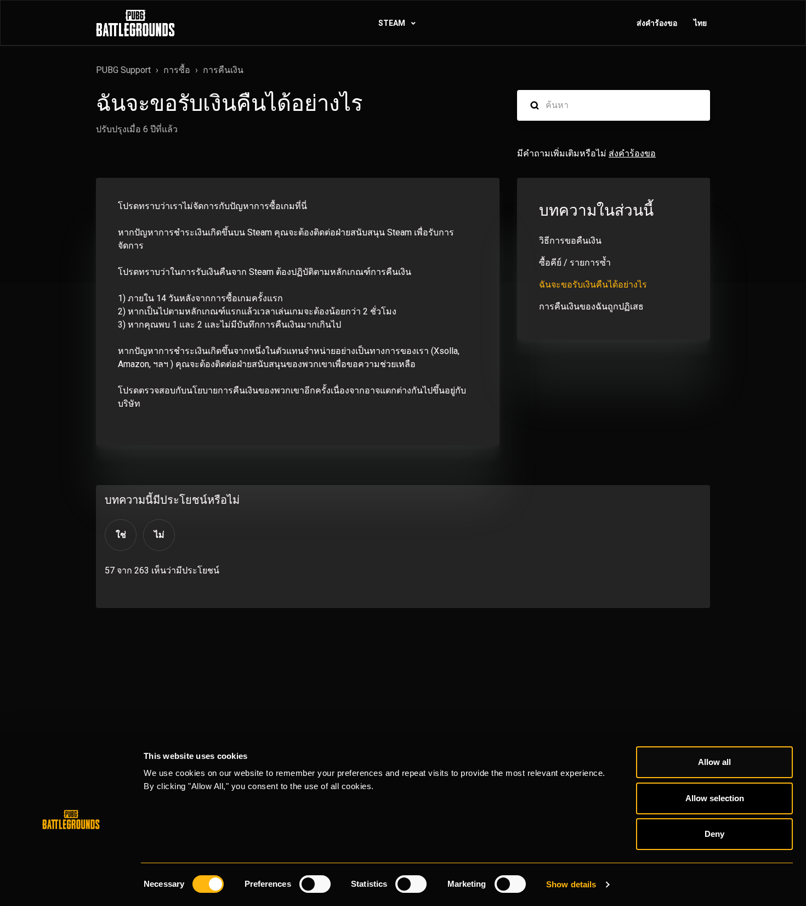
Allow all (714, 762)
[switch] (315, 884)
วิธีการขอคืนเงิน (570, 240)
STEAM (392, 23)
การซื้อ (176, 70)
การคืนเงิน (223, 70)
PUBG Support (123, 70)
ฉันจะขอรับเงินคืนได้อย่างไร (593, 284)
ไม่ (159, 535)
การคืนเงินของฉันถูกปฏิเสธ (591, 306)
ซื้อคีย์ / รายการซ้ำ (575, 262)
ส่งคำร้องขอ (657, 23)
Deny (714, 834)
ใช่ (121, 535)
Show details (571, 884)
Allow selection (714, 798)
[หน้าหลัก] (135, 23)
